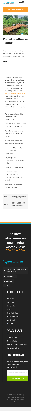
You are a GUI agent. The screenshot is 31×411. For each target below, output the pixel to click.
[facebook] (4, 285)
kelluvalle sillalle (11, 93)
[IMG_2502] (15, 25)
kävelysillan (21, 93)
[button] (15, 61)
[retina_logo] (8, 2)
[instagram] (8, 285)
